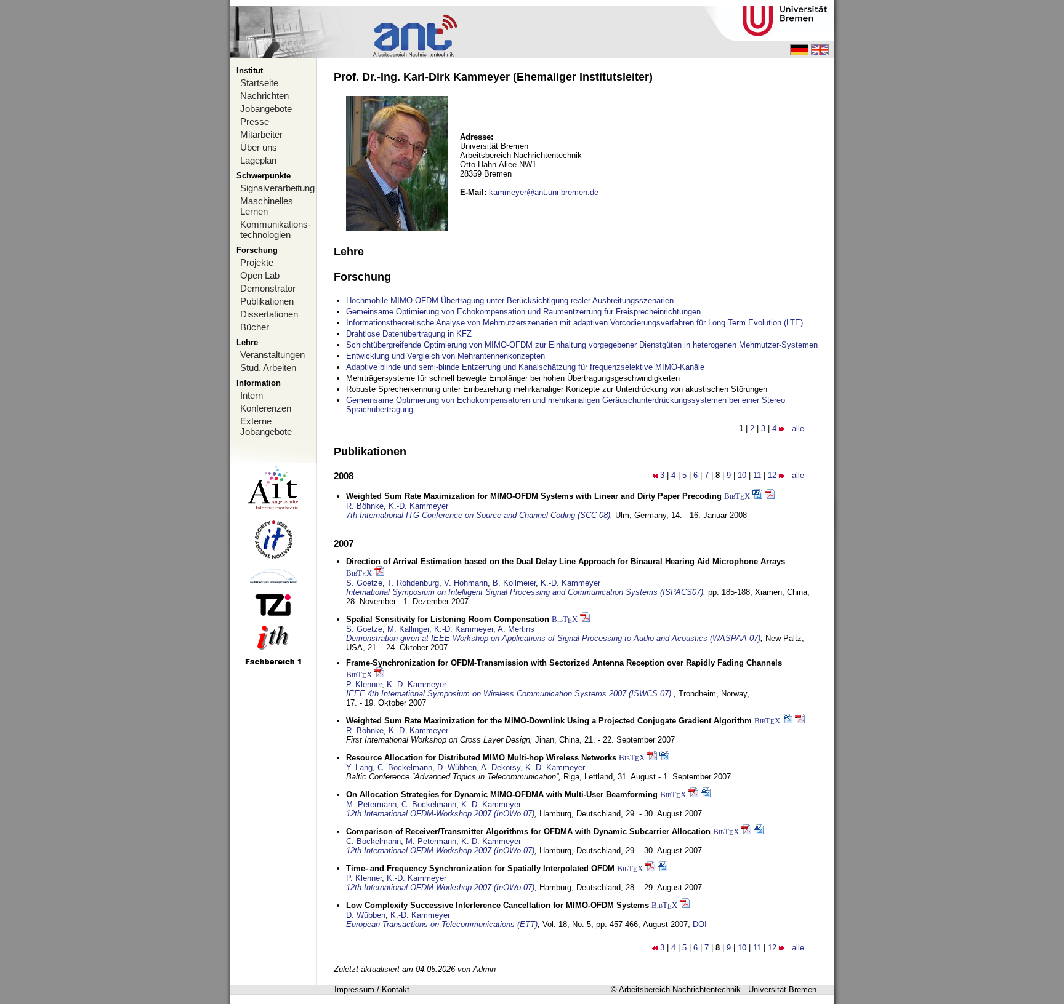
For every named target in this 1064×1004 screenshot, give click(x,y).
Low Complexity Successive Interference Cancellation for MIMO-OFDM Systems (497, 905)
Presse (254, 121)
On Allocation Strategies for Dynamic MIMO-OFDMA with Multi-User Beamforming (502, 794)
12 (772, 475)
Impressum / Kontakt (371, 989)
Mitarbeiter (261, 134)
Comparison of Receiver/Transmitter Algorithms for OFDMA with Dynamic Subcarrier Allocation (528, 831)
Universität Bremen (782, 989)
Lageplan (258, 160)
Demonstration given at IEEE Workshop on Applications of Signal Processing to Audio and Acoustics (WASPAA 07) (553, 638)
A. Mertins (516, 629)
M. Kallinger (408, 629)
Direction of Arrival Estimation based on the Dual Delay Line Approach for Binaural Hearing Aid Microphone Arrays (565, 561)
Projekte (256, 262)
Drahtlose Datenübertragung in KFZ (409, 333)
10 (742, 475)
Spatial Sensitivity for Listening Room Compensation (447, 619)
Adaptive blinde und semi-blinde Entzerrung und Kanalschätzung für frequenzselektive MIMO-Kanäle (525, 367)
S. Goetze (364, 583)
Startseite (259, 83)
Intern (251, 395)
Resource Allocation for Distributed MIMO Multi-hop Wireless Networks (481, 757)
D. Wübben (457, 767)
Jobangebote (266, 108)
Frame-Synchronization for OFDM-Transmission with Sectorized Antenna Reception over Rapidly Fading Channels (564, 662)
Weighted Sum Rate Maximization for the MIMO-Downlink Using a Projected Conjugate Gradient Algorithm (549, 720)
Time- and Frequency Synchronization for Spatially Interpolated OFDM (480, 868)
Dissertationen (269, 314)
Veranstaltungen (272, 354)
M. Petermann (371, 804)
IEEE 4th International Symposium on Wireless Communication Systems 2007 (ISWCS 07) (510, 693)
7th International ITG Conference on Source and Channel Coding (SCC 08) (478, 515)
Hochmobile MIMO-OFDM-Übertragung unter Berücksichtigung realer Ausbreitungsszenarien (510, 300)
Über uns (258, 147)
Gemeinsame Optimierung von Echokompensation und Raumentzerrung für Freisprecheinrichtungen (523, 311)
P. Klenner (364, 684)
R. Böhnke (365, 506)
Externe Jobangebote (266, 426)
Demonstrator (268, 288)
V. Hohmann (466, 583)
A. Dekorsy (500, 767)
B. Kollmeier (514, 583)
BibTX (737, 496)
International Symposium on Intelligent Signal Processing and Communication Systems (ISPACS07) (524, 592)
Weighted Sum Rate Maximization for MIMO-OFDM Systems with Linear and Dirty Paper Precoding (534, 496)
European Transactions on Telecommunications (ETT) (442, 924)
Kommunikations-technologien (275, 229)
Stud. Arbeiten (268, 367)
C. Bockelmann (404, 767)
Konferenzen (265, 408)
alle (798, 428)
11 (757, 475)
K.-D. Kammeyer (418, 506)
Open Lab (260, 275)
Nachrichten (264, 95)
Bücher (254, 327)
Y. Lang (359, 767)
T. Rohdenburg (413, 583)
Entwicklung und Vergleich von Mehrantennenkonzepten (445, 356)
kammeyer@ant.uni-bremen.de (543, 192)
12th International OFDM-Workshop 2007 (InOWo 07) (440, 813)
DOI (700, 924)
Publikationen (267, 301)
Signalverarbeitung (277, 188)
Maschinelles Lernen (266, 206)
